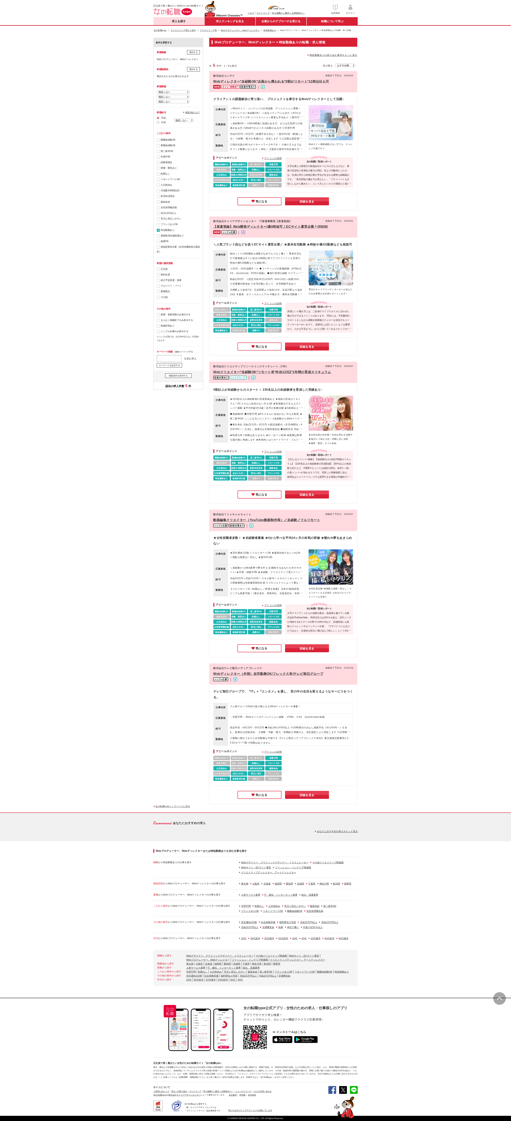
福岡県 (278, 883)
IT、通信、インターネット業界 (280, 895)
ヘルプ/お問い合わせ (262, 1091)
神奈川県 (324, 883)
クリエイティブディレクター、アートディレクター (268, 872)
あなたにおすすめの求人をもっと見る (337, 831)
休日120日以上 (168, 213)
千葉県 (311, 883)
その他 (164, 297)
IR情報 (242, 1095)
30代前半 (255, 938)
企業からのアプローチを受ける (281, 21)
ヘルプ (251, 13)
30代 (294, 938)
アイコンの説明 (273, 158)
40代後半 (344, 938)
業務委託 (165, 291)
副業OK (164, 241)
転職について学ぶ (332, 21)
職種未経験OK (168, 139)
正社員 (164, 269)
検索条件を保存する (178, 375)
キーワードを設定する (169, 365)
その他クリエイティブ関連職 (328, 862)
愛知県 (289, 883)
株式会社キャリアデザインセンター (184, 1095)
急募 (280, 927)
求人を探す (179, 21)
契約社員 (165, 274)
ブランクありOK (169, 224)
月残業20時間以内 (170, 190)
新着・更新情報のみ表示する (176, 314)
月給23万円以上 (329, 922)
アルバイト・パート (171, 285)
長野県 (347, 883)
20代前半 (283, 938)
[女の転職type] (159, 1095)
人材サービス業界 (250, 895)
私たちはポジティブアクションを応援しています (250, 1110)
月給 (163, 117)
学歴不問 (165, 156)
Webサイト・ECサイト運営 (256, 867)
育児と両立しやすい (171, 218)
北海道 (267, 883)
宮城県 (300, 883)
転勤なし (165, 173)
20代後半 (269, 938)
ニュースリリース (243, 1091)
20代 (243, 938)
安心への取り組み (179, 1091)
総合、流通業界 (309, 895)
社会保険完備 (268, 922)
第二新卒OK (167, 151)
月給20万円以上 (249, 927)
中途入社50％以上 (313, 927)
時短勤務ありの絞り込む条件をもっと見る (333, 55)
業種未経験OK (168, 145)
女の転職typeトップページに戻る (172, 806)
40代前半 (330, 938)
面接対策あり (167, 325)
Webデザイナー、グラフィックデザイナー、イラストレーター (274, 862)
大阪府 (255, 883)
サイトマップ (263, 13)
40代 (304, 938)
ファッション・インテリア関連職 (293, 867)
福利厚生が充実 (287, 922)
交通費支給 (268, 927)
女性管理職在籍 (169, 207)
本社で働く (293, 927)
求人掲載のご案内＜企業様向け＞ (288, 13)
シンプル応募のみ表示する (174, 331)
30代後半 (316, 938)
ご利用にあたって (161, 1091)
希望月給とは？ (192, 112)
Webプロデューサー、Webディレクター (208, 959)
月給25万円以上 (308, 922)
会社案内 (233, 1095)
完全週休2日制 (249, 922)
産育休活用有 (167, 196)
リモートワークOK (170, 179)
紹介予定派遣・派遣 (171, 280)
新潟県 (336, 883)
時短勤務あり (167, 230)
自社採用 (252, 1095)
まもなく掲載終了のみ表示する (177, 320)
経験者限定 (166, 162)
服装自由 (165, 202)
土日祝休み (166, 185)
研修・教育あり (169, 168)
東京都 (244, 883)
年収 (163, 122)
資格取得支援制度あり (172, 235)
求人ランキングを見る (230, 21)
